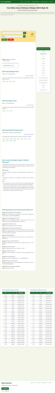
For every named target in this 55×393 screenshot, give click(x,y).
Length (43, 63)
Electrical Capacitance (43, 82)
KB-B (36, 5)
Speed (43, 68)
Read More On (29, 75)
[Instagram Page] (6, 391)
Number (43, 85)
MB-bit (25, 138)
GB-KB (11, 81)
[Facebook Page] (8, 391)
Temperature (43, 58)
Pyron (6, 2)
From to (32, 35)
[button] (32, 34)
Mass (43, 66)
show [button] (13, 65)
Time (43, 56)
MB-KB (4, 81)
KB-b (7, 81)
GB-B (11, 110)
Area (43, 61)
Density (43, 73)
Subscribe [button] (5, 388)
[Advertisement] (27, 23)
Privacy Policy (44, 382)
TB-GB (4, 138)
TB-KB (14, 81)
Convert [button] (4, 39)
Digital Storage (43, 53)
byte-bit (4, 110)
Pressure (43, 70)
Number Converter (35, 1)
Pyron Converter (20, 5)
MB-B (8, 110)
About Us (32, 382)
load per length (43, 90)
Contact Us (51, 1)
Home (22, 1)
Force (43, 75)
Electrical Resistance (43, 80)
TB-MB (7, 140)
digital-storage (32, 5)
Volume (43, 51)
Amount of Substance (43, 78)
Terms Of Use (38, 382)
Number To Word (44, 1)
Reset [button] (10, 39)
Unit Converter (27, 1)
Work (43, 87)
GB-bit (22, 138)
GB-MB (14, 140)
